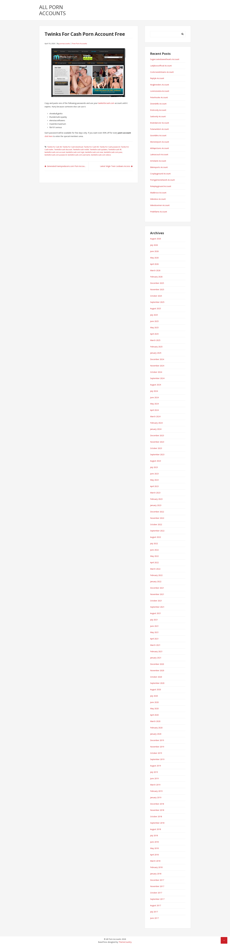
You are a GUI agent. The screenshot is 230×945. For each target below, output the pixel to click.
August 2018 (155, 829)
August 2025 (155, 308)
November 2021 (157, 594)
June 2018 (154, 842)
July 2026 (154, 245)
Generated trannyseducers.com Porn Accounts (67, 166)
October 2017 (156, 892)
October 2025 (156, 296)
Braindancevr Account (159, 123)
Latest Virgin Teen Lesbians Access (115, 166)
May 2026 (154, 257)
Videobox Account (158, 199)
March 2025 (155, 340)
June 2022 (154, 550)
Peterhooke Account (159, 97)
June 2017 (154, 918)
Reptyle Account (157, 78)
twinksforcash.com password (56, 155)
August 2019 (155, 765)
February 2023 (156, 499)
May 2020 (154, 708)
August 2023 (155, 461)
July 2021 (154, 619)
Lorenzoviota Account (159, 91)
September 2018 (157, 823)
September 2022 (157, 530)
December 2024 (157, 359)
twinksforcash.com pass (113, 152)
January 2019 (155, 797)
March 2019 (155, 784)
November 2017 (157, 886)
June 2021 (154, 626)
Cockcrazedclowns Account (162, 72)
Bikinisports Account (159, 167)
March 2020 (155, 721)
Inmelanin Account (158, 161)
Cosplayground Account (160, 173)
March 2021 (155, 645)
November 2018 (157, 810)
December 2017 (157, 880)
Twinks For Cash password (110, 147)
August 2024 (155, 384)
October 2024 (156, 372)
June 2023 (154, 473)
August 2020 (155, 689)
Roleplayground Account (160, 186)
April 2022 (154, 562)
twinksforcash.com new (94, 152)
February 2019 (156, 791)
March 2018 (155, 861)
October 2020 (156, 677)
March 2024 (155, 416)
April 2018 (154, 854)
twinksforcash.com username (79, 155)
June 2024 (154, 397)
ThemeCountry (125, 942)
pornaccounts (64, 43)
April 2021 (154, 638)
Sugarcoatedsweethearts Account (164, 59)
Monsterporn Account (159, 142)
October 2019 (156, 753)
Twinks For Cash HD (91, 147)
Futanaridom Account (159, 129)
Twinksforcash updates (98, 149)
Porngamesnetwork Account (162, 180)
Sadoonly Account (158, 116)
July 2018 (154, 835)
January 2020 (155, 734)
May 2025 (154, 327)
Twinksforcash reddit (81, 149)
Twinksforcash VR (114, 149)
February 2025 (156, 346)
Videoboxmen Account (160, 205)
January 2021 (155, 657)
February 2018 (156, 867)
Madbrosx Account (158, 192)
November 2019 (157, 746)
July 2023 (154, 467)
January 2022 (155, 581)
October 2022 (156, 524)
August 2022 (155, 537)
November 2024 (157, 365)
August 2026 (155, 238)
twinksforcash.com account (55, 152)
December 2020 (157, 664)
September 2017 (157, 899)
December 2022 (157, 511)
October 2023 (156, 448)
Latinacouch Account (159, 154)
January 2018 (155, 873)
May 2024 (154, 403)
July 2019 (154, 772)
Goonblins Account (158, 135)
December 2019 (157, 740)
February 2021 (156, 651)
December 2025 (157, 283)
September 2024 (157, 378)
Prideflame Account (158, 211)
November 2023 (157, 442)
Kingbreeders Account (159, 84)
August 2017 (155, 905)
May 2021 (154, 632)
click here (49, 136)
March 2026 (155, 270)
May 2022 (154, 556)
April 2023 (154, 486)
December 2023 (157, 435)
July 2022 (154, 543)
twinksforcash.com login (75, 152)
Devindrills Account (158, 103)
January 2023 (155, 505)
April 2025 (154, 334)
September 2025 (157, 302)
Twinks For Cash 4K (54, 147)
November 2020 (157, 670)
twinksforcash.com (106, 103)
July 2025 (154, 315)
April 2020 (154, 715)
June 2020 (154, 702)
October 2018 (156, 816)
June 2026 (154, 251)
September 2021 (157, 607)
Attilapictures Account (159, 148)
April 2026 (154, 264)
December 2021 (157, 588)
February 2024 (156, 423)
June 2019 (154, 778)
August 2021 (155, 613)
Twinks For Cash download (73, 147)
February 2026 (156, 276)
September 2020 (157, 683)
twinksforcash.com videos (101, 155)
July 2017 (154, 911)
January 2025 (155, 353)
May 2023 (154, 480)
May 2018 (154, 848)
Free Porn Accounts (79, 43)
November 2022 (157, 518)
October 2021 (156, 600)
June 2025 (154, 321)
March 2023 (155, 492)
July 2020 (154, 696)
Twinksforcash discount (63, 149)
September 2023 (157, 454)
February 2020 (156, 727)
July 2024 (154, 391)
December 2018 (157, 804)
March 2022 (155, 569)
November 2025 (157, 289)
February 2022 (156, 575)
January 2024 (155, 429)
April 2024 (154, 410)
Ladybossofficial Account (161, 65)
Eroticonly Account (158, 110)
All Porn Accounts (52, 10)
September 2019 (157, 759)
